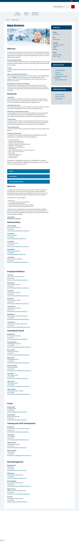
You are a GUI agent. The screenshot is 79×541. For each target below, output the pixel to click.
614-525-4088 (10, 392)
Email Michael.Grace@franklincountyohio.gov (18, 287)
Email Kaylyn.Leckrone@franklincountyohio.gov (18, 494)
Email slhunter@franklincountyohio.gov (16, 447)
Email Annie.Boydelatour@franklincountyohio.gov (19, 347)
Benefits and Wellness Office (14, 60)
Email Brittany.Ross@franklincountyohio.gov (18, 432)
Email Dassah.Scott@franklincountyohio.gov (18, 303)
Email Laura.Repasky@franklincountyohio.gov (18, 230)
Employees (57, 72)
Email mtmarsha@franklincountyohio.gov (17, 412)
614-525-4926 (10, 345)
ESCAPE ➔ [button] (2, 540)
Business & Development (35, 13)
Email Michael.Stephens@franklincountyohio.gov (19, 486)
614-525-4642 (10, 468)
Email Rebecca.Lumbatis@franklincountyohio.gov (19, 455)
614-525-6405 (10, 237)
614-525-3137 (10, 302)
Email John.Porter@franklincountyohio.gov (17, 280)
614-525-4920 (10, 384)
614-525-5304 (10, 410)
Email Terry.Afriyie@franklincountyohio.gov (17, 378)
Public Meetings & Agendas (29, 522)
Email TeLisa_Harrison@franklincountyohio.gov (18, 327)
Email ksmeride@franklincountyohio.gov (17, 419)
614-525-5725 (10, 476)
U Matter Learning (59, 74)
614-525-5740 (10, 369)
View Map (55, 49)
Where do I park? (8, 527)
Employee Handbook (59, 94)
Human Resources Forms (13, 105)
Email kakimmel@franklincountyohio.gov (17, 470)
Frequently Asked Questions (16, 181)
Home (7, 19)
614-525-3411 (10, 337)
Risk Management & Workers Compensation (61, 77)
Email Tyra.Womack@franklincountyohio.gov (18, 439)
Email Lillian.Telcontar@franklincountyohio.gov (18, 394)
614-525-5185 (10, 278)
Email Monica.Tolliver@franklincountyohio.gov (18, 355)
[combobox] (72, 1)
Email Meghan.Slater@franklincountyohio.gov (18, 362)
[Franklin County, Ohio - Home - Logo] (19, 7)
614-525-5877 (10, 260)
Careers (24, 519)
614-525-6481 (10, 294)
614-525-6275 (10, 325)
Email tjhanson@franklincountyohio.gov (17, 238)
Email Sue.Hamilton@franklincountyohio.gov (18, 246)
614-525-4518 (10, 361)
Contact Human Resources (61, 79)
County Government (17, 13)
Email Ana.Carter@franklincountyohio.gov (17, 501)
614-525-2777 (10, 309)
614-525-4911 (10, 353)
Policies (11, 171)
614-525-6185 (10, 376)
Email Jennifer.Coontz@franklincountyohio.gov (18, 386)
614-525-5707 (10, 418)
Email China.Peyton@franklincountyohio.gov (18, 295)
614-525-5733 (10, 244)
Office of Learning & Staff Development (17, 74)
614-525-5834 (10, 446)
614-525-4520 (10, 484)
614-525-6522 (10, 453)
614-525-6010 (10, 317)
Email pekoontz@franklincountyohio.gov (17, 478)
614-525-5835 (10, 252)
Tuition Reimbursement (13, 127)
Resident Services (44, 519)
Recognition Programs (60, 70)
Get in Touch (25, 524)
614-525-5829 (10, 492)
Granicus (73, 535)
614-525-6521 (10, 438)
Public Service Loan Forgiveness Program (17, 111)
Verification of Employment (14, 133)
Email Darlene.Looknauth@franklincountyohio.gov (19, 370)
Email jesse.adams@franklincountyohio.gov (18, 262)
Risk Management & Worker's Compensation (18, 83)
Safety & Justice (26, 13)
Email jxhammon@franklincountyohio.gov (17, 311)
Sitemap (25, 535)
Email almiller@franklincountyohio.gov (16, 254)
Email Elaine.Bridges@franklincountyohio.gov (18, 319)
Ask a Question (13, 176)
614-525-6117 (10, 286)
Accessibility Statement (9, 535)
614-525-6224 (10, 229)
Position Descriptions (60, 96)
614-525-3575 (10, 430)
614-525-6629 (10, 500)
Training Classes (11, 119)
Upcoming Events (44, 522)
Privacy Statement (19, 535)
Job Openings (10, 97)
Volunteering (25, 521)
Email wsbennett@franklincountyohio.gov (17, 339)
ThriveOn (9, 68)
